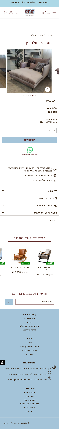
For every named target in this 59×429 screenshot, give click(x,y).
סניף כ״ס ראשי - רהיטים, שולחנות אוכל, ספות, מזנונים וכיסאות (27, 368)
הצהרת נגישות (29, 400)
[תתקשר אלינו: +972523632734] (16, 12)
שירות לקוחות (29, 318)
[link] (43, 12)
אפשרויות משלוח (44, 205)
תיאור (51, 191)
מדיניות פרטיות (29, 407)
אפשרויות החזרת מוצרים (45, 213)
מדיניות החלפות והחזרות (29, 403)
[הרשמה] (9, 302)
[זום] (47, 89)
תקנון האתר (29, 396)
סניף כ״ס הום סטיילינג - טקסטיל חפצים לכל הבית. (27, 374)
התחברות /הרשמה (29, 330)
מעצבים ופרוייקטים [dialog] (29, 350)
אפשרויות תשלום (46, 198)
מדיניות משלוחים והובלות (29, 326)
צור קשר (29, 322)
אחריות (53, 220)
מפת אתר (29, 354)
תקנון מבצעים (29, 392)
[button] (29, 140)
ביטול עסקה (29, 411)
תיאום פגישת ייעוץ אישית (29, 346)
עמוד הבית (50, 35)
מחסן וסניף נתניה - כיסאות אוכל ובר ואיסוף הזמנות (27, 379)
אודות (29, 342)
